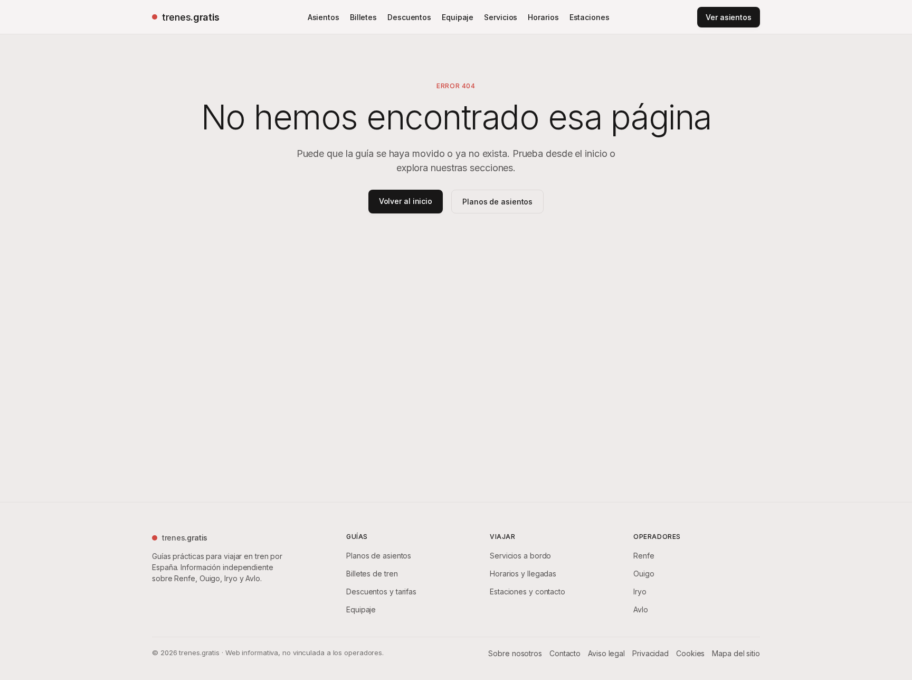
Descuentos (409, 17)
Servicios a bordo (520, 555)
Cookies (690, 653)
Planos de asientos (497, 201)
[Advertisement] (456, 338)
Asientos (323, 17)
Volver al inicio (405, 201)
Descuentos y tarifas (381, 591)
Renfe (643, 555)
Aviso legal (606, 653)
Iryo (640, 591)
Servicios (500, 17)
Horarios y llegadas (523, 573)
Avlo (640, 609)
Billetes (363, 17)
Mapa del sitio (736, 653)
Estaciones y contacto (527, 591)
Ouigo (643, 573)
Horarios (543, 17)
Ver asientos (729, 17)
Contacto (565, 653)
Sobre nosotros (515, 653)
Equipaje (457, 17)
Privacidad (650, 653)
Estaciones (589, 17)
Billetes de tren (371, 573)
